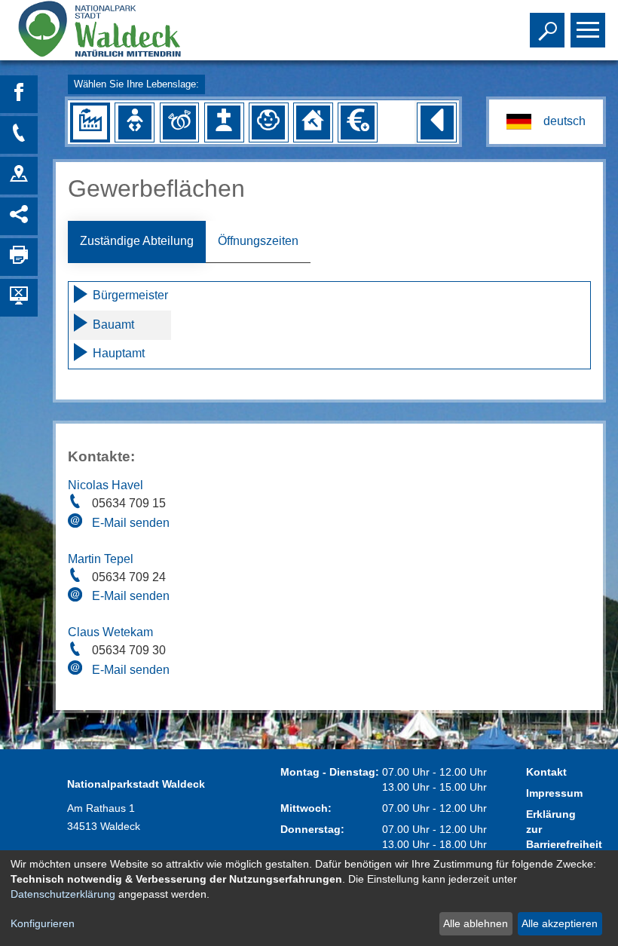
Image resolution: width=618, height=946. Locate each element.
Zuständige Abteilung (137, 240)
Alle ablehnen (475, 923)
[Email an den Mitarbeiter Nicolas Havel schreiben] (77, 523)
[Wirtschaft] (89, 122)
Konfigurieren (43, 923)
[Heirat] (179, 122)
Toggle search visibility (544, 28)
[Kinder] (268, 122)
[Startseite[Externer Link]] (123, 30)
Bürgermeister (129, 295)
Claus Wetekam (110, 632)
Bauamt (112, 324)
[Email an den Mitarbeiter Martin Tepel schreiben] (77, 597)
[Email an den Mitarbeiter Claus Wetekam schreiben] (77, 670)
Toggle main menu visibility (585, 28)
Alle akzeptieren (560, 923)
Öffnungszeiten (258, 240)
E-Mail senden (131, 522)
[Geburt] (134, 122)
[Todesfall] (223, 122)
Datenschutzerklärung (63, 894)
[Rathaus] (19, 175)
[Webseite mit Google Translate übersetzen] (545, 121)
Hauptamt (117, 353)
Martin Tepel (100, 559)
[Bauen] (312, 122)
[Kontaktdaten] (19, 135)
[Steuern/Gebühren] (357, 122)
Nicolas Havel (105, 485)
